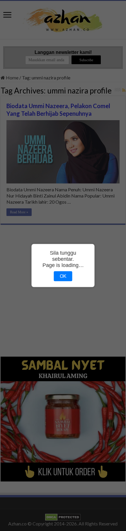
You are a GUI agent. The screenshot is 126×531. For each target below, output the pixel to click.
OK (63, 276)
